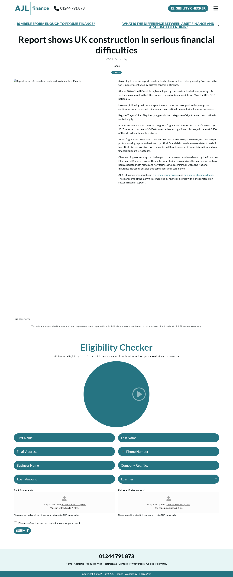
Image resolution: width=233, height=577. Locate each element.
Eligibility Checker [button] (188, 8)
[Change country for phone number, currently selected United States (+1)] (121, 451)
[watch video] (116, 394)
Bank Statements (24, 490)
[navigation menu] (215, 8)
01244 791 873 (116, 556)
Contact (123, 563)
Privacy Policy (137, 563)
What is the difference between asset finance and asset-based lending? (168, 25)
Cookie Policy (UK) (157, 563)
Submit (22, 530)
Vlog (99, 563)
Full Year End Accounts (131, 490)
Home (69, 563)
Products (90, 563)
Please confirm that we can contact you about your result (49, 523)
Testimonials (110, 563)
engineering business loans (198, 174)
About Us (79, 563)
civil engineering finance (166, 174)
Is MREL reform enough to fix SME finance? (56, 24)
